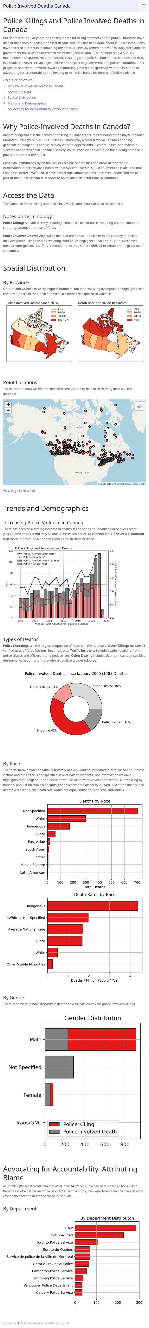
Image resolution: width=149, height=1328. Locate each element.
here (118, 204)
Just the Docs (25, 1323)
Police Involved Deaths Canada (37, 6)
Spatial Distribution (22, 97)
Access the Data (19, 92)
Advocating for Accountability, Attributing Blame (43, 109)
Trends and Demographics (27, 103)
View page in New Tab (19, 491)
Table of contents (19, 80)
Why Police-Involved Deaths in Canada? (36, 86)
